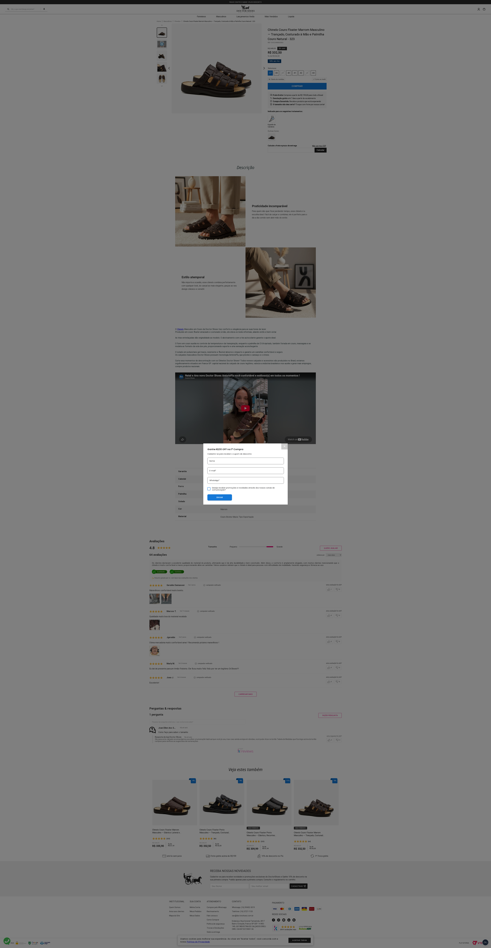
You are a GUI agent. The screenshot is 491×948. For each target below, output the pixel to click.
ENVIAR (219, 497)
